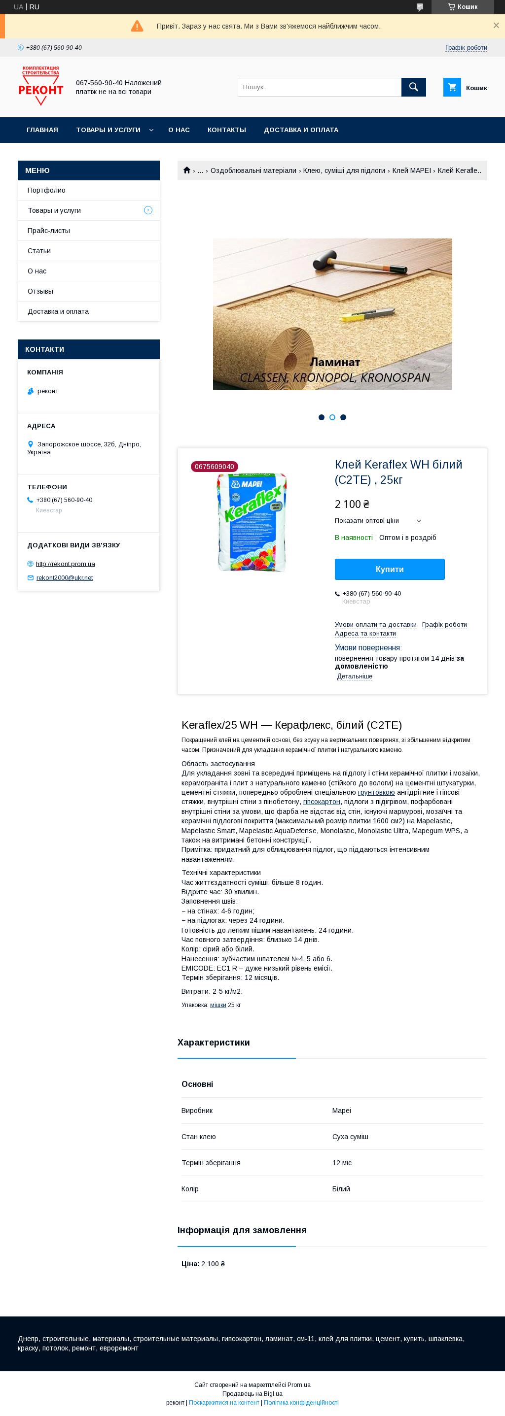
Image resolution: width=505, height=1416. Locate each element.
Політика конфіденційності (301, 1402)
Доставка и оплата (301, 130)
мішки (218, 1005)
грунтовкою (376, 792)
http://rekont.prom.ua (65, 563)
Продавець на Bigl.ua (252, 1393)
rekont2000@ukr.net (64, 577)
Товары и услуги (108, 130)
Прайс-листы (49, 231)
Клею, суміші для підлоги (344, 170)
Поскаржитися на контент (224, 1402)
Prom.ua (299, 1385)
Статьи (39, 251)
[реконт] (41, 104)
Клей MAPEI (412, 170)
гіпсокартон (321, 802)
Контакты (227, 130)
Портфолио (47, 190)
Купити (390, 569)
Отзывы (40, 291)
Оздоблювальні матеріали (253, 170)
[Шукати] (413, 87)
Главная (42, 130)
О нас (179, 130)
